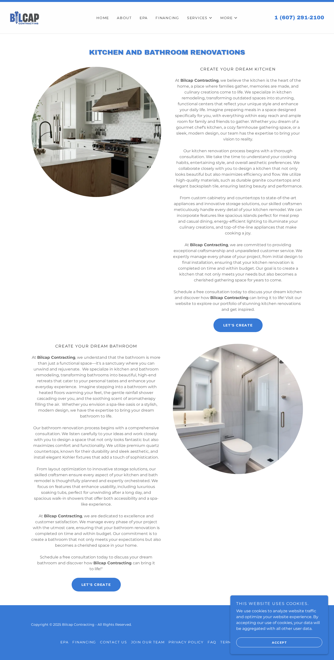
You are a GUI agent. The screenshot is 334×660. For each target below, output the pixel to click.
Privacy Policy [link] (186, 642)
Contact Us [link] (113, 642)
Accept (279, 642)
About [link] (124, 18)
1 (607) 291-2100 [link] (299, 18)
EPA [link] (144, 18)
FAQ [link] (212, 642)
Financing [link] (167, 18)
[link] (24, 17)
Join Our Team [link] (148, 642)
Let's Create (238, 325)
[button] (199, 18)
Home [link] (102, 18)
